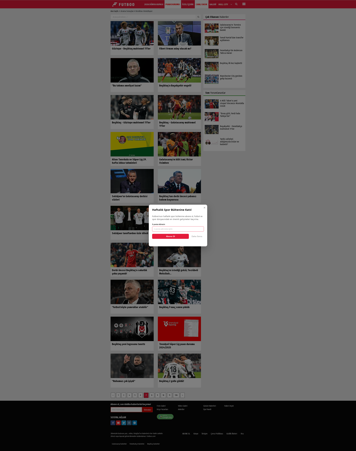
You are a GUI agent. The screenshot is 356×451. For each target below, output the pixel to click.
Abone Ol (170, 236)
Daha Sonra (197, 236)
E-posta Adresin (158, 224)
